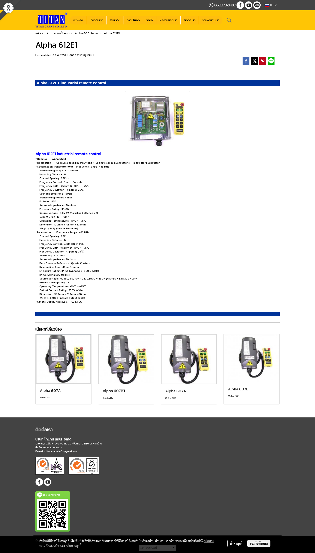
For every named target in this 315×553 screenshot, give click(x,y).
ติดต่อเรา (189, 20)
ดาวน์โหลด (133, 20)
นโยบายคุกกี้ (73, 545)
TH (271, 5)
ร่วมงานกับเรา (210, 20)
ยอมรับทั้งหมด (259, 543)
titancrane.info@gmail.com (61, 451)
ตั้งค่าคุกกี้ (236, 543)
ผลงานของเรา (168, 20)
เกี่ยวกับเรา (96, 20)
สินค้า (113, 20)
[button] (229, 20)
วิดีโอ (149, 20)
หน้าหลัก (78, 20)
